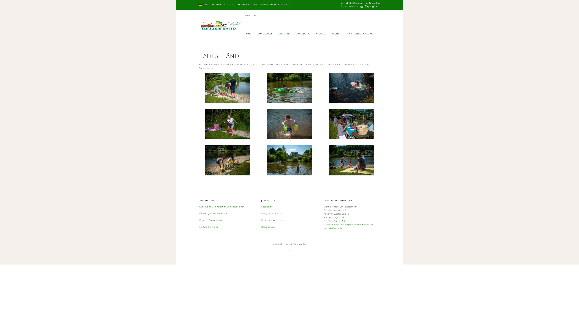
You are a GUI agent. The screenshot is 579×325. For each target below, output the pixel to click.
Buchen (336, 33)
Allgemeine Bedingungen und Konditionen (221, 206)
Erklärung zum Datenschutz (214, 213)
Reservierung (268, 227)
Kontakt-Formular (208, 227)
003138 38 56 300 (337, 221)
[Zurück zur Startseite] (221, 25)
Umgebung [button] (303, 33)
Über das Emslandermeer (212, 220)
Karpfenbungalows (360, 33)
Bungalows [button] (265, 33)
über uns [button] (284, 33)
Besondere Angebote (272, 220)
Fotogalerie (267, 206)
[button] (289, 250)
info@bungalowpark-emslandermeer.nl (352, 224)
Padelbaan (251, 15)
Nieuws (320, 33)
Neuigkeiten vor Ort (271, 213)
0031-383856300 (351, 6)
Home (248, 33)
